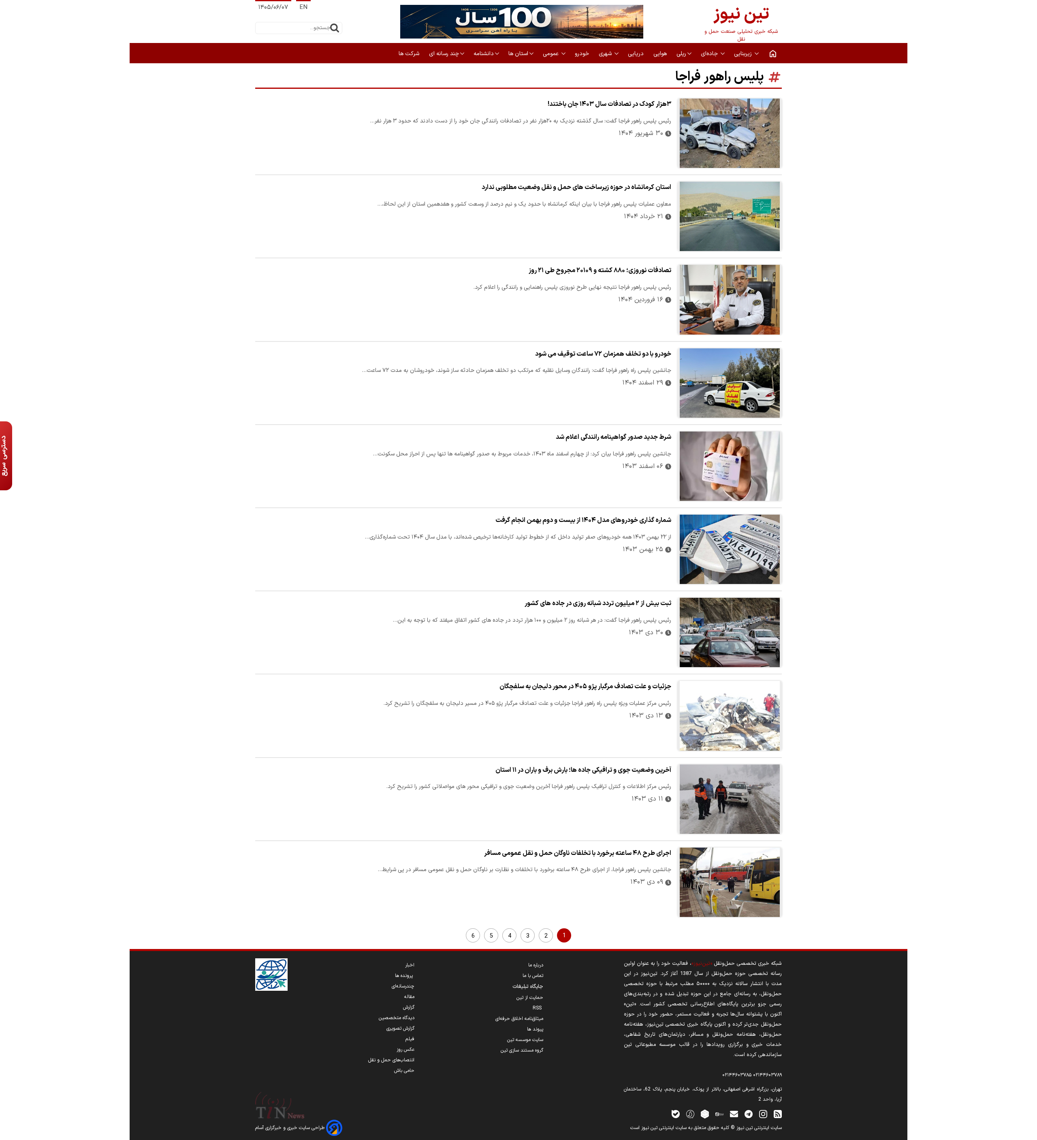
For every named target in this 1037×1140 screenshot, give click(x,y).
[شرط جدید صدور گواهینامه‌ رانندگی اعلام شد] (730, 466)
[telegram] (749, 1114)
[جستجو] (334, 28)
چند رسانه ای (444, 53)
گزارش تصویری (400, 1028)
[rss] (778, 1114)
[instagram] (763, 1114)
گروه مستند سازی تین (522, 1050)
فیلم (409, 1039)
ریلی (681, 53)
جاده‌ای (710, 53)
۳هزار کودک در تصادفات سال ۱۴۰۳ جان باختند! (609, 104)
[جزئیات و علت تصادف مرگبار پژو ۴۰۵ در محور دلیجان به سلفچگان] (730, 715)
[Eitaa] (719, 1114)
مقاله (409, 996)
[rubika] (705, 1114)
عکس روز (405, 1049)
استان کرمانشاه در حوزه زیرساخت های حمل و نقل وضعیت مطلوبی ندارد (576, 187)
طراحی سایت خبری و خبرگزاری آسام (290, 1127)
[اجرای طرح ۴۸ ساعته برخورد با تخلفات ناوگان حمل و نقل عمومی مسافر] (730, 882)
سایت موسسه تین (525, 1039)
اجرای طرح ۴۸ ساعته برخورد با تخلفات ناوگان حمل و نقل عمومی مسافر (577, 853)
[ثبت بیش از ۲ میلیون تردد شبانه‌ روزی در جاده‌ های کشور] (730, 632)
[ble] (676, 1114)
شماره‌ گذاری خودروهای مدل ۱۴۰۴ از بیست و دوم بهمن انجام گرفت (583, 520)
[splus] (690, 1114)
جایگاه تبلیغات (527, 987)
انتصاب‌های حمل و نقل (391, 1060)
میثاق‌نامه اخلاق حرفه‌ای (519, 1018)
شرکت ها (410, 53)
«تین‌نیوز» (701, 963)
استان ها (518, 53)
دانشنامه (484, 53)
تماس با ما (533, 975)
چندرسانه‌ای (403, 986)
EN (303, 7)
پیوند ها (535, 1029)
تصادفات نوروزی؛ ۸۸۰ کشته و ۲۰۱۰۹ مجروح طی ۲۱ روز (600, 270)
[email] (734, 1114)
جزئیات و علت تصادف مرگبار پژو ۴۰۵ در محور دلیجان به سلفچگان (585, 686)
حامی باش (404, 1070)
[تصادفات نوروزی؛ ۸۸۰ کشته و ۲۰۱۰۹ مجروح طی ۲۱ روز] (730, 299)
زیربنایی (743, 53)
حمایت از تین (529, 997)
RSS (538, 1008)
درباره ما (535, 965)
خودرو (583, 53)
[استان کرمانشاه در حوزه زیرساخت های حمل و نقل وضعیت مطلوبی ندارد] (730, 216)
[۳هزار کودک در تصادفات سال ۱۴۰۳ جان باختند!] (730, 133)
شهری (606, 53)
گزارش (408, 1007)
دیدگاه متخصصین (396, 1018)
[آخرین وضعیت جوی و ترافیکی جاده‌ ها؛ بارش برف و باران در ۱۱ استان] (730, 799)
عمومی (551, 53)
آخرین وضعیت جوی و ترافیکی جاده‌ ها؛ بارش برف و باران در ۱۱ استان (583, 770)
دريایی (636, 53)
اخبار (409, 965)
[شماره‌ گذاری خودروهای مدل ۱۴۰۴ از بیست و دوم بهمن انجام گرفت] (730, 549)
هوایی (660, 53)
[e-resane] (271, 974)
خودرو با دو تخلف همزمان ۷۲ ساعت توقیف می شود (603, 354)
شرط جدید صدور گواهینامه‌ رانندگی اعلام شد (613, 437)
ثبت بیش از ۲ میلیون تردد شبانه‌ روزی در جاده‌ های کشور (598, 603)
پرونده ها (404, 975)
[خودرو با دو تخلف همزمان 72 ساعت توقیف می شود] (730, 383)
